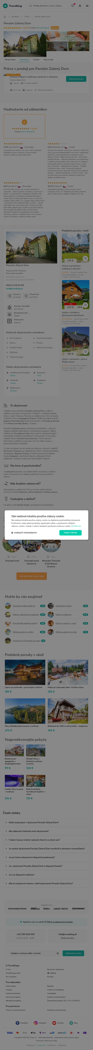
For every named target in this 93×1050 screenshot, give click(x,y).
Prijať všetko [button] (70, 532)
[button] (24, 532)
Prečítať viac (76, 526)
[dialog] (46, 525)
